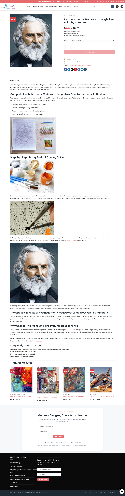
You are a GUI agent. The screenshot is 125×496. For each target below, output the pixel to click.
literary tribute (72, 240)
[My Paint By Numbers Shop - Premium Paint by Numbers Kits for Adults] (12, 6)
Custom (40, 6)
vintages (74, 65)
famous (69, 65)
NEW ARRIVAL (73, 16)
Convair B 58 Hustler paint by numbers (102, 396)
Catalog (34, 6)
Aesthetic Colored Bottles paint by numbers (21, 397)
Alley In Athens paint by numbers (47, 397)
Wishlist (75, 6)
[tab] (14, 80)
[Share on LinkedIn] (82, 69)
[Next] (114, 385)
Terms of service (16, 466)
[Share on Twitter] (68, 69)
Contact (112, 493)
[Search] (112, 6)
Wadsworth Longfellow (84, 65)
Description (14, 80)
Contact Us (67, 6)
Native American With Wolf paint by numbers (74, 397)
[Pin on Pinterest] (75, 69)
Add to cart (89, 52)
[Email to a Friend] (72, 69)
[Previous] (10, 385)
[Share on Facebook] (65, 69)
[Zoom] (13, 64)
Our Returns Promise (17, 476)
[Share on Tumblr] (85, 69)
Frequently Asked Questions (53, 6)
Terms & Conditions (102, 493)
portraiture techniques (35, 341)
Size (65, 40)
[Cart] (122, 6)
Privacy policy (15, 463)
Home (28, 6)
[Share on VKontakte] (78, 69)
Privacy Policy (89, 493)
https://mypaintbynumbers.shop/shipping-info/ (25, 471)
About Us (13, 483)
